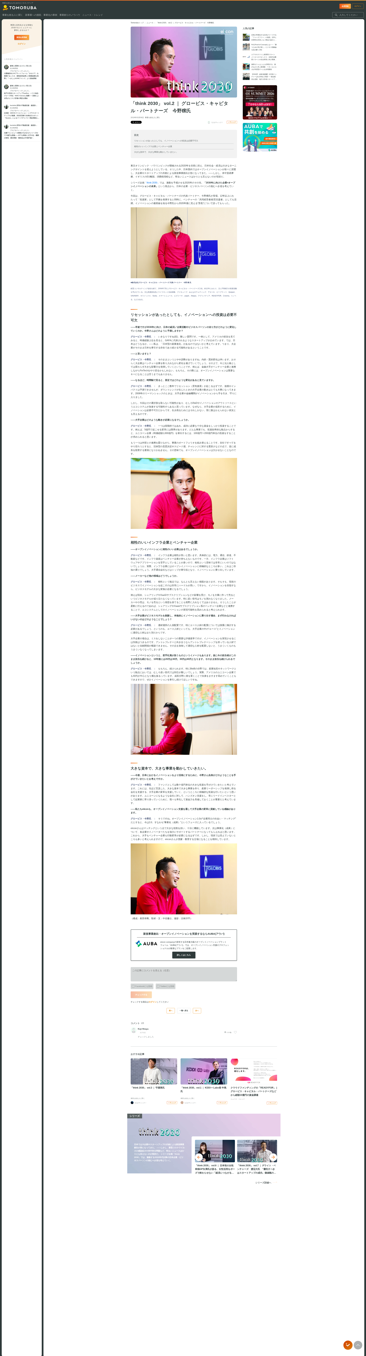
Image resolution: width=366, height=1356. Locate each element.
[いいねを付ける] (235, 1032)
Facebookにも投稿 (143, 986)
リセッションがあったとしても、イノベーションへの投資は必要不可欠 (166, 141)
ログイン (153, 1002)
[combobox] (348, 15)
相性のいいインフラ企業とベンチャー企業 (153, 146)
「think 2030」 (152, 182)
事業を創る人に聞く (152, 118)
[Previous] (199, 1157)
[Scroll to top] (358, 1345)
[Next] (273, 1157)
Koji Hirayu (143, 1029)
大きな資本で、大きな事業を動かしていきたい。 (156, 152)
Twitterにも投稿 (167, 986)
